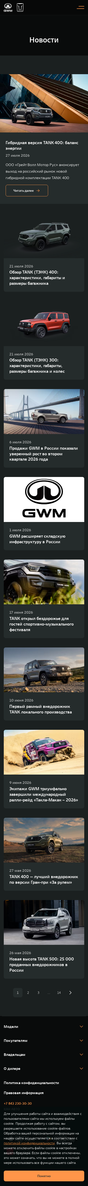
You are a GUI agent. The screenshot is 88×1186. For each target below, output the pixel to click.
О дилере (12, 1068)
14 (59, 993)
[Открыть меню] (80, 7)
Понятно (44, 1176)
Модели (11, 1026)
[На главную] (8, 7)
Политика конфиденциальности (31, 1082)
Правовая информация (24, 1092)
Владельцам (14, 1054)
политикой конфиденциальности (29, 1143)
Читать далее (23, 190)
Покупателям (15, 1040)
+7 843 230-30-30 (18, 1103)
